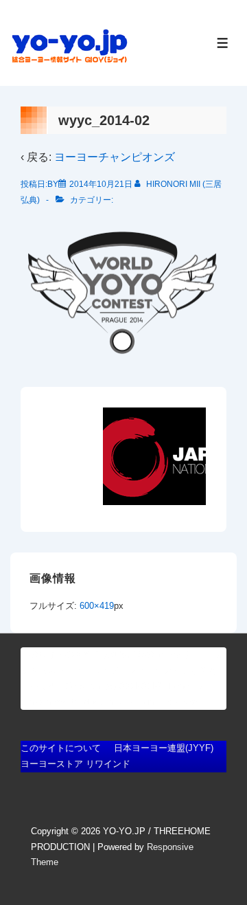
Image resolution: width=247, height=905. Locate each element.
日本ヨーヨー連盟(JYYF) (163, 748)
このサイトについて (61, 748)
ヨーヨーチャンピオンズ (114, 157)
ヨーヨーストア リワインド (75, 764)
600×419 (97, 606)
